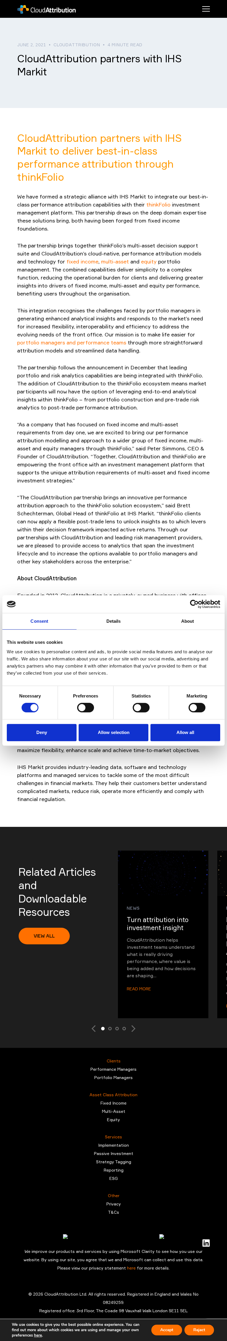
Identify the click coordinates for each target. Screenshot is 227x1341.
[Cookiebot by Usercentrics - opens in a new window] (194, 604)
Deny (41, 732)
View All (44, 936)
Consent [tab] (39, 621)
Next (130, 1028)
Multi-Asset (113, 1111)
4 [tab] (124, 1028)
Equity (113, 1119)
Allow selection (113, 732)
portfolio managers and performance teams (71, 342)
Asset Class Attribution (113, 1094)
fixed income (82, 261)
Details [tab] (113, 621)
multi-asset (115, 261)
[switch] (85, 707)
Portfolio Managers (113, 1077)
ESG (113, 1178)
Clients (114, 1060)
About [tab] (187, 621)
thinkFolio (158, 204)
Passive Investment (113, 1153)
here (132, 1267)
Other (113, 1195)
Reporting (114, 1169)
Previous (96, 1028)
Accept (166, 1330)
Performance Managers (113, 1069)
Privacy (113, 1203)
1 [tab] (103, 1028)
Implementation (113, 1145)
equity (149, 261)
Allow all (185, 732)
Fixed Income (113, 1102)
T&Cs (113, 1212)
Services (113, 1136)
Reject (199, 1330)
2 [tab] (110, 1028)
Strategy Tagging (113, 1161)
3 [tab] (117, 1028)
